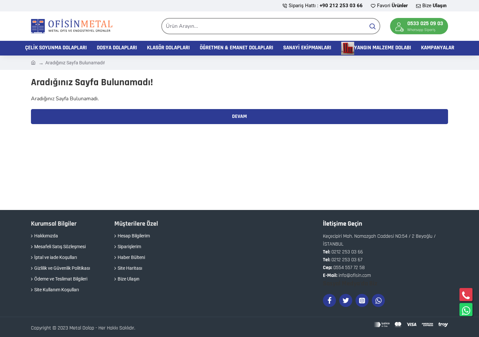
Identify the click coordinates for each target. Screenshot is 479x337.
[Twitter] (345, 300)
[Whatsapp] (378, 300)
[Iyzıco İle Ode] (411, 324)
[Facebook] (329, 300)
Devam (239, 116)
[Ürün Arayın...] (372, 26)
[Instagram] (362, 300)
